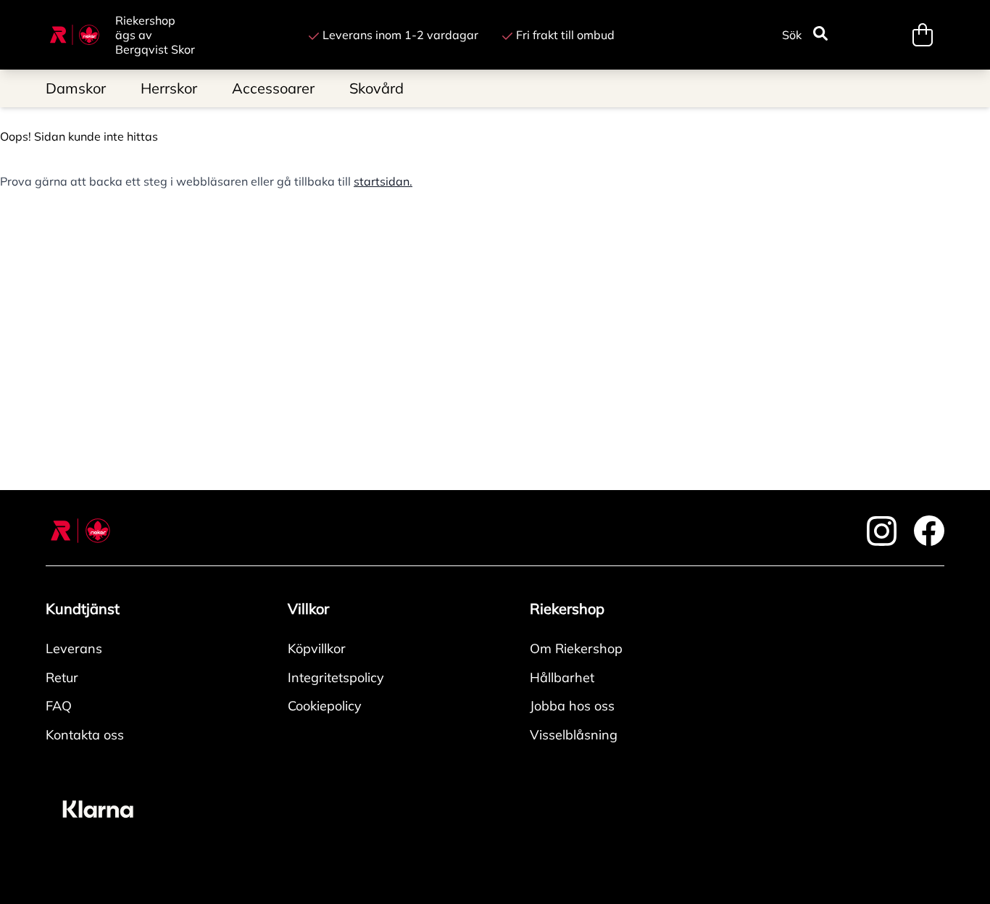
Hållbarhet (562, 677)
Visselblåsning (573, 734)
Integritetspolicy (336, 677)
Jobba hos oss (572, 705)
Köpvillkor (317, 648)
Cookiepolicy (325, 705)
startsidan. (383, 181)
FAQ (59, 705)
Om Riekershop (576, 648)
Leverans (74, 648)
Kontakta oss (85, 734)
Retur (62, 677)
